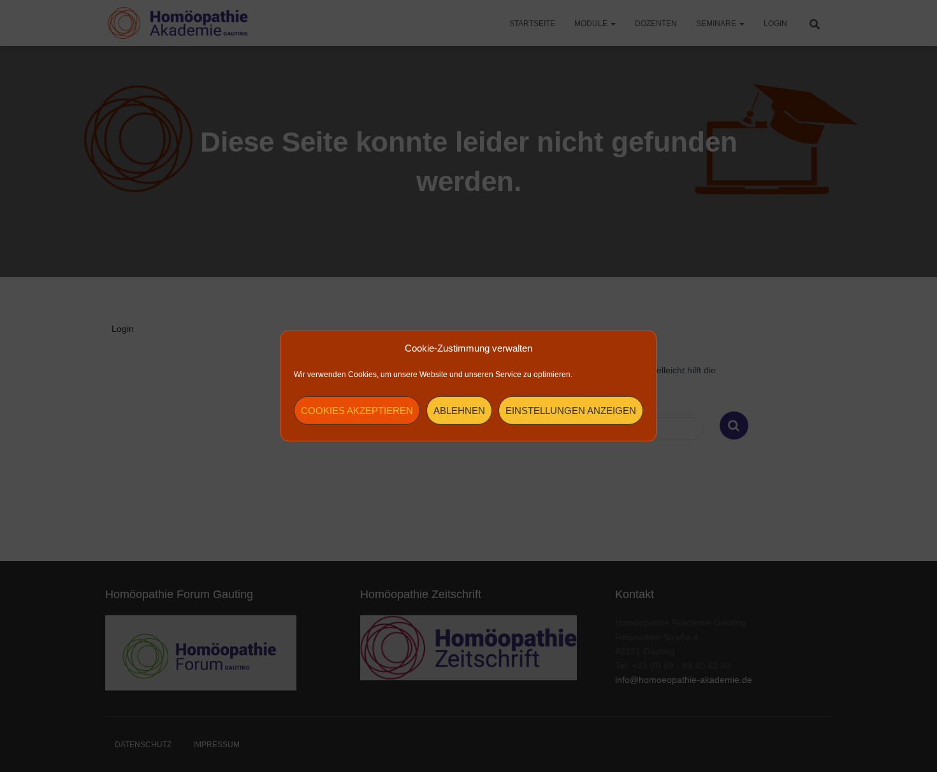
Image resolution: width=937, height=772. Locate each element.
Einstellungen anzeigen (570, 410)
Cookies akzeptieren (357, 410)
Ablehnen (459, 410)
